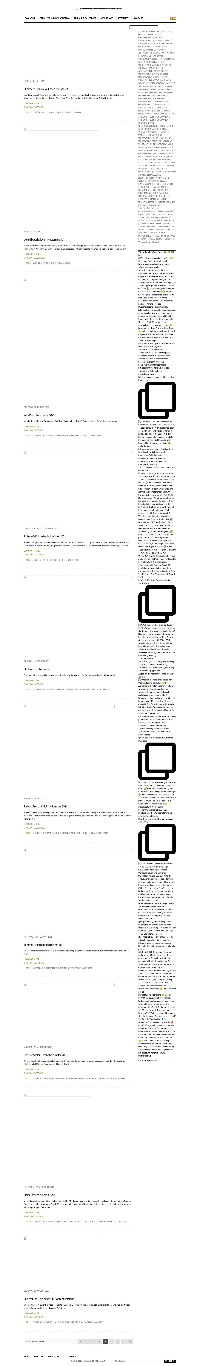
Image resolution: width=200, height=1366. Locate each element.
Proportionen (164, 31)
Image (156, 236)
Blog (173, 18)
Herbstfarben (145, 187)
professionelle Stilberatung (152, 50)
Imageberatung (167, 227)
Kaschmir (143, 233)
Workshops (107, 18)
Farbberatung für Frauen (151, 99)
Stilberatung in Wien (148, 105)
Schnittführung (146, 215)
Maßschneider (155, 239)
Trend (143, 239)
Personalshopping (147, 196)
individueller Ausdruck (150, 221)
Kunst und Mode (165, 215)
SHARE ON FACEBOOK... (34, 107)
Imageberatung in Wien (157, 163)
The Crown (155, 86)
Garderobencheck (147, 227)
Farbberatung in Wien (164, 172)
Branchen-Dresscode (150, 175)
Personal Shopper (165, 230)
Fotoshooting (160, 190)
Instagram (173, 27)
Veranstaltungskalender (151, 62)
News (27, 1357)
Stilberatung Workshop (150, 65)
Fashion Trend (159, 129)
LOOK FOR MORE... (32, 103)
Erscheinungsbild (147, 202)
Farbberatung (163, 224)
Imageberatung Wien (162, 144)
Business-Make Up (163, 147)
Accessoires (144, 242)
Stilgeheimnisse (165, 44)
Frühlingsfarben (146, 184)
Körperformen (161, 111)
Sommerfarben (165, 184)
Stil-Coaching (145, 147)
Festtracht (169, 221)
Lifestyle (158, 41)
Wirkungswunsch (147, 211)
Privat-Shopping (146, 230)
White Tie (149, 157)
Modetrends (144, 236)
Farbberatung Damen (160, 80)
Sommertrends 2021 (148, 132)
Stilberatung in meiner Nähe (152, 47)
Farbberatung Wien (148, 154)
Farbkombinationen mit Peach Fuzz (156, 59)
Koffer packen (147, 224)
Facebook (167, 27)
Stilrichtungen (146, 178)
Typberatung (144, 193)
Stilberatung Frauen (148, 114)
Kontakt (138, 18)
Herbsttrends (155, 135)
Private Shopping (146, 123)
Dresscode (143, 218)
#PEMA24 (171, 53)
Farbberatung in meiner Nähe (153, 102)
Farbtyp (154, 169)
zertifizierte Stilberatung (151, 53)
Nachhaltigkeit (157, 233)
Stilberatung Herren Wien (158, 93)
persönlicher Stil (160, 218)
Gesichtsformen (146, 31)
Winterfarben (161, 187)
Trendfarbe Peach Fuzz (151, 56)
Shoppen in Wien (157, 199)
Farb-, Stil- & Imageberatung (55, 18)
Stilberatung (160, 193)
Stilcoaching (167, 150)
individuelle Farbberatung (151, 83)
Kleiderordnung (166, 202)
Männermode (168, 236)
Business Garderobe (150, 205)
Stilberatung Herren (148, 138)
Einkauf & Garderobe (85, 18)
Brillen (155, 242)
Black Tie (160, 157)
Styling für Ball (157, 181)
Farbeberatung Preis (148, 150)
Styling (168, 239)
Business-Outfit (166, 211)
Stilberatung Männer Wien (152, 96)
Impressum (53, 1357)
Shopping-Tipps (145, 35)
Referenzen (124, 18)
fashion (169, 41)
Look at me (29, 18)
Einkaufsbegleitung (148, 126)
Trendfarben (144, 190)
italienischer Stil (146, 44)
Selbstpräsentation (148, 208)
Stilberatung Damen (157, 120)
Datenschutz (70, 1357)
